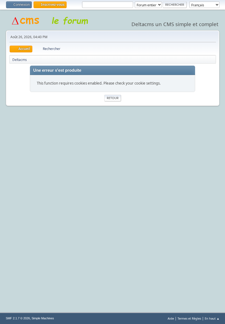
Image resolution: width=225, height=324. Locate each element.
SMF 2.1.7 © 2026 (18, 318)
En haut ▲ (212, 318)
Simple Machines (43, 318)
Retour (113, 98)
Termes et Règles (189, 318)
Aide (171, 318)
